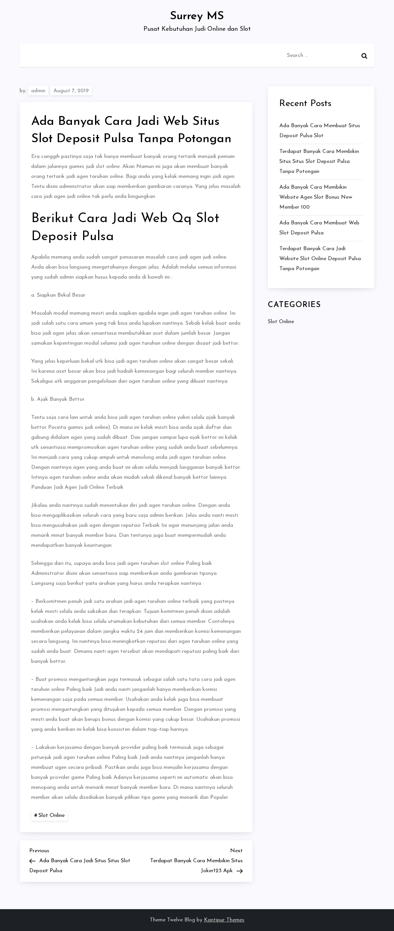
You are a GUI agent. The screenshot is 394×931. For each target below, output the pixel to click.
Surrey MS (197, 16)
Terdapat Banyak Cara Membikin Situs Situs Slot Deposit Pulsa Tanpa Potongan (319, 161)
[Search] (364, 55)
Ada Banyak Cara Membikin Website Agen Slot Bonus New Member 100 (315, 197)
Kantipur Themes (224, 920)
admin (38, 91)
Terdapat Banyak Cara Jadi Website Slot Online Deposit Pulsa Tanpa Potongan (320, 259)
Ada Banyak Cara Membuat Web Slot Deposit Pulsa (319, 228)
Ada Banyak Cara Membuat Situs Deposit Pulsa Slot (319, 131)
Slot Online (51, 815)
